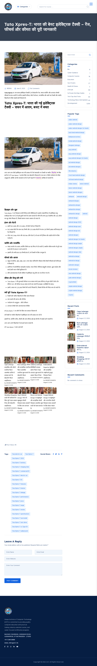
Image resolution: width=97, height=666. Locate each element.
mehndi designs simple (76, 248)
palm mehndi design (75, 278)
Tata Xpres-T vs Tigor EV (20, 527)
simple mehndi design (75, 286)
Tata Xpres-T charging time (20, 467)
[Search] (87, 7)
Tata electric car (17, 454)
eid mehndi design (74, 162)
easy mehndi (72, 150)
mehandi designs (74, 201)
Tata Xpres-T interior (18, 488)
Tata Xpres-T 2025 (18, 458)
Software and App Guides (76, 93)
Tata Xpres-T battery (18, 463)
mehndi (85, 214)
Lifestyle (70, 90)
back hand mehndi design (76, 132)
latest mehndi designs (75, 192)
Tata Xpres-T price (18, 501)
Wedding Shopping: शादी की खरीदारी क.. (83, 359)
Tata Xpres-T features (19, 484)
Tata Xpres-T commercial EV (20, 471)
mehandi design (82, 197)
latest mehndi (84, 184)
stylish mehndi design (75, 290)
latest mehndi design (75, 188)
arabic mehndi (73, 120)
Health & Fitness (73, 86)
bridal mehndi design (75, 141)
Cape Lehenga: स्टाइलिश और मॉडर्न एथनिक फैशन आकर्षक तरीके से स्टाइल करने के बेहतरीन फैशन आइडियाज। (10, 373)
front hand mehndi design (77, 175)
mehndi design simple (75, 244)
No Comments (35, 88)
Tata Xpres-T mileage (18, 492)
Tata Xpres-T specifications (20, 514)
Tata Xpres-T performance (20, 497)
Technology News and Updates (78, 100)
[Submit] (90, 55)
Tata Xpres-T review (18, 510)
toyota (71, 295)
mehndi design (73, 218)
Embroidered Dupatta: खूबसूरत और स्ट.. (83, 348)
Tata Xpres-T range (18, 505)
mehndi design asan (75, 226)
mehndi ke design (74, 261)
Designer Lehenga (74, 145)
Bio (69, 69)
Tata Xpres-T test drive (19, 522)
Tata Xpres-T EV (17, 480)
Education (71, 80)
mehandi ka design (74, 205)
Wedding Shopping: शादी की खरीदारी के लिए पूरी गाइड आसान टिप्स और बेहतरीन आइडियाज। (10, 400)
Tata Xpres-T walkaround (20, 531)
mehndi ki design (74, 265)
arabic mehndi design (75, 124)
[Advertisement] (33, 124)
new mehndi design (75, 273)
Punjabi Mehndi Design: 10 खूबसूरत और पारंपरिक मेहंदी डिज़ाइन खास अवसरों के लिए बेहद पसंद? (49, 400)
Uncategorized (72, 103)
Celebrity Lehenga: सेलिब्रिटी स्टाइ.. (83, 336)
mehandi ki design (74, 214)
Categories (24, 7)
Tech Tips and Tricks (74, 97)
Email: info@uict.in (11, 643)
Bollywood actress (74, 137)
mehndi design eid (74, 231)
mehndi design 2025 (75, 222)
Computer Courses (73, 76)
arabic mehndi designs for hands (79, 128)
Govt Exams (71, 83)
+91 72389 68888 (9, 640)
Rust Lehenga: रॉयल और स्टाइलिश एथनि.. (82, 325)
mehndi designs (73, 235)
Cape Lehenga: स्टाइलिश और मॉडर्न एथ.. (82, 313)
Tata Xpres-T (29, 454)
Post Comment (12, 581)
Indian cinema (73, 184)
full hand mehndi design (76, 179)
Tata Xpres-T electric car (19, 475)
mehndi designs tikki (75, 252)
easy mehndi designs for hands (78, 158)
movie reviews (73, 269)
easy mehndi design (75, 154)
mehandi (71, 197)
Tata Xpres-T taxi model (19, 518)
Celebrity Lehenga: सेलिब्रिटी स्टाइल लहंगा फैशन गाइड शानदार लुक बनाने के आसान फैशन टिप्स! (37, 370)
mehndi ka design (74, 256)
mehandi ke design (74, 209)
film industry (72, 171)
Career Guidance (73, 73)
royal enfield (72, 282)
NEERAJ (9, 88)
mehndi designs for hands (77, 239)
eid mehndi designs (75, 167)
